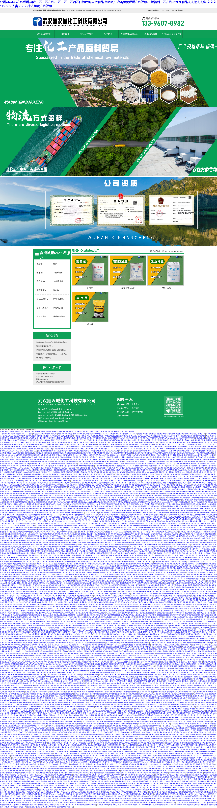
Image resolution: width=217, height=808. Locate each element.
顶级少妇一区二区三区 (54, 640)
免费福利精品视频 (127, 515)
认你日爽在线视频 (30, 487)
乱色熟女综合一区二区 (73, 615)
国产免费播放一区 (157, 604)
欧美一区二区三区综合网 (34, 440)
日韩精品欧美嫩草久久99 (160, 461)
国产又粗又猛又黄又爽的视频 (30, 474)
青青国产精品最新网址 (14, 619)
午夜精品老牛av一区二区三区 (132, 726)
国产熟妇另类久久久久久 (152, 502)
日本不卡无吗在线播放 (145, 495)
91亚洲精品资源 (57, 525)
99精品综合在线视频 (95, 719)
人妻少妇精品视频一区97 (85, 596)
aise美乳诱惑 (72, 666)
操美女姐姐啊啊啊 (170, 436)
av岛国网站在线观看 (58, 472)
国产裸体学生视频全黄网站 (99, 694)
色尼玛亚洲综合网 (181, 474)
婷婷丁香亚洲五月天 (154, 679)
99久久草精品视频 (11, 438)
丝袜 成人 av (38, 653)
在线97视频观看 (210, 534)
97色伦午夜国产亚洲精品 (49, 474)
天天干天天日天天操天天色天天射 (184, 602)
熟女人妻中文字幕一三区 (150, 504)
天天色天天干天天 (199, 440)
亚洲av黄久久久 (60, 653)
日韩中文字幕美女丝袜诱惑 (191, 619)
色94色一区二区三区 (196, 527)
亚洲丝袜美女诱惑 (80, 495)
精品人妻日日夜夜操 (143, 532)
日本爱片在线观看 (61, 444)
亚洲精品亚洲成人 (176, 626)
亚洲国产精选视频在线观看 (150, 585)
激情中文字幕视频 (184, 696)
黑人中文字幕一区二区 (114, 598)
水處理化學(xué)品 (60, 281)
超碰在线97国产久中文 (136, 459)
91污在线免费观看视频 (182, 464)
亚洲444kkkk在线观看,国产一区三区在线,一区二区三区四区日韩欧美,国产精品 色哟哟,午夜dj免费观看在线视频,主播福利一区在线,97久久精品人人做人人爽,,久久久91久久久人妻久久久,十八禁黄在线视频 (67, 432)
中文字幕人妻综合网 (144, 434)
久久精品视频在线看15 (139, 555)
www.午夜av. (21, 643)
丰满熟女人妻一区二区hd (60, 468)
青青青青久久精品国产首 (188, 457)
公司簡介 (165, 10)
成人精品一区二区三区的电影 (140, 436)
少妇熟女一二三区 (74, 630)
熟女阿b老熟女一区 (8, 449)
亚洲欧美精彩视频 (204, 626)
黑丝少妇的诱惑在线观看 (132, 536)
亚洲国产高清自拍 (135, 504)
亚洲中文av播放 (159, 493)
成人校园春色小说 (139, 476)
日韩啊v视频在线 (148, 647)
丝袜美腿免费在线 (161, 457)
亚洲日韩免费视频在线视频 (195, 579)
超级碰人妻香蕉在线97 (81, 694)
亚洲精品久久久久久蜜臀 (100, 485)
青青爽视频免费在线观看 (90, 483)
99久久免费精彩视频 (189, 643)
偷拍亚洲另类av (192, 630)
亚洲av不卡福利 (209, 726)
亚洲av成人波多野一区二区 (78, 643)
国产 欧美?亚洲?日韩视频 (12, 572)
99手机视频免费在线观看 (156, 506)
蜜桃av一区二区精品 (92, 474)
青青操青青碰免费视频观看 (130, 444)
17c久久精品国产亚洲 (60, 602)
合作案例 (108, 34)
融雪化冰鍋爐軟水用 (60, 299)
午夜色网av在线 (84, 508)
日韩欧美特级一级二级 (138, 594)
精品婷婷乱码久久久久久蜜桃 (107, 502)
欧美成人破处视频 (60, 615)
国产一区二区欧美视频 (198, 464)
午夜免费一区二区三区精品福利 (26, 455)
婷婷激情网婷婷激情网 (127, 613)
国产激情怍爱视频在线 (175, 434)
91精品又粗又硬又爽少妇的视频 (107, 500)
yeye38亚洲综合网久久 (188, 577)
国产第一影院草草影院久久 (140, 583)
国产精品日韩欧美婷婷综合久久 (144, 685)
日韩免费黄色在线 (155, 649)
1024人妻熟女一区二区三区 (125, 468)
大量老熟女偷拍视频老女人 (64, 694)
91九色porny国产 (84, 677)
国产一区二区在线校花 (123, 583)
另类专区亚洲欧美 (162, 570)
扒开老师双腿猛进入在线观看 (62, 604)
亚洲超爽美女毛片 (181, 557)
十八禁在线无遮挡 (6, 615)
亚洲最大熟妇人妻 (8, 440)
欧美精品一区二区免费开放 (158, 455)
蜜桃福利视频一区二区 (184, 530)
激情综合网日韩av (145, 451)
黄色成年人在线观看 (195, 502)
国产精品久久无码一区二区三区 (34, 506)
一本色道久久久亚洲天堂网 (70, 542)
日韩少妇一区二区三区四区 (95, 591)
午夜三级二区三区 (39, 623)
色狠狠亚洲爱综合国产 (79, 683)
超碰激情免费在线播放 (102, 651)
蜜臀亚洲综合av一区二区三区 (91, 728)
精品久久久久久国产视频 (15, 506)
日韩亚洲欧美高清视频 (53, 638)
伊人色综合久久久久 (171, 532)
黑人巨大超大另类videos (134, 442)
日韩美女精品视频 (89, 600)
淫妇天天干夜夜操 (49, 538)
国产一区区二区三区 (158, 655)
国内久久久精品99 (151, 487)
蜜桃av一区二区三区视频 (177, 570)
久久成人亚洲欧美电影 (23, 532)
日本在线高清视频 (23, 461)
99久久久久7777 (167, 470)
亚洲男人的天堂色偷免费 (85, 461)
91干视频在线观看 (41, 647)
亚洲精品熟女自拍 (10, 562)
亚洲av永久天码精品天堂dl (61, 513)
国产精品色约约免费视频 (195, 591)
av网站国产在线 (191, 675)
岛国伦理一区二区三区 (97, 489)
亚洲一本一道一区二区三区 (134, 485)
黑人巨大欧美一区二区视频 (72, 530)
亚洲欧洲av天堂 (50, 698)
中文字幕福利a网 (147, 493)
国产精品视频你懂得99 (119, 547)
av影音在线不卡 (172, 466)
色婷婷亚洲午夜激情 (60, 651)
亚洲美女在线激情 (30, 559)
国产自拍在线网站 (171, 515)
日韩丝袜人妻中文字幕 (21, 489)
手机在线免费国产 (163, 521)
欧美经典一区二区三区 (188, 649)
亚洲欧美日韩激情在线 (190, 709)
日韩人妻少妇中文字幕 (71, 466)
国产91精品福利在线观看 (15, 628)
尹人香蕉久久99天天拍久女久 (152, 687)
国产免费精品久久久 (102, 442)
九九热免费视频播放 (65, 474)
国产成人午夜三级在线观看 (172, 658)
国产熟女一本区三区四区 (54, 470)
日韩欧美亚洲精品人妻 (148, 696)
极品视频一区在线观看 (63, 583)
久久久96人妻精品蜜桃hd (165, 538)
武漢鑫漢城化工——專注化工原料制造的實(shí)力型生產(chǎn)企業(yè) (52, 342)
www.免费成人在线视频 (168, 589)
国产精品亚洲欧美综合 (15, 527)
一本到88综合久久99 (153, 547)
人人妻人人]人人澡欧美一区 (92, 636)
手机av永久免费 (114, 453)
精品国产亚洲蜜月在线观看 (153, 491)
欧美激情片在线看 (23, 677)
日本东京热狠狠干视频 (176, 615)
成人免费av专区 (81, 608)
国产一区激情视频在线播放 (103, 547)
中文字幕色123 (191, 572)
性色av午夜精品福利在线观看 (81, 493)
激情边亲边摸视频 (155, 513)
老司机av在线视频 (175, 525)
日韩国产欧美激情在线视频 (173, 670)
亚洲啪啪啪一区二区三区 (106, 572)
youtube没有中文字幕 (181, 583)
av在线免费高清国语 (206, 689)
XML (67, 418)
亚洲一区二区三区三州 (145, 562)
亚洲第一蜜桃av (152, 545)
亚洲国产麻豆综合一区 (198, 687)
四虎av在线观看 (177, 547)
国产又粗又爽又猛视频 (185, 513)
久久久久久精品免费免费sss (50, 585)
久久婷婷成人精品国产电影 (111, 527)
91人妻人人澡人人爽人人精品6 (163, 728)
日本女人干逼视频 (54, 517)
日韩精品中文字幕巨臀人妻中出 (144, 630)
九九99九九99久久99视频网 (204, 692)
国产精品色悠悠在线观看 (43, 525)
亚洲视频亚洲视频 (188, 438)
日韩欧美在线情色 (127, 455)
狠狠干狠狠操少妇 (70, 545)
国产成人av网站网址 (97, 660)
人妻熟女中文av (94, 611)
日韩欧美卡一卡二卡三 (31, 481)
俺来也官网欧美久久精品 (116, 438)
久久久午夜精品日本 (82, 628)
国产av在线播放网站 (181, 502)
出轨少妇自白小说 (176, 438)
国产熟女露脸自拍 (77, 481)
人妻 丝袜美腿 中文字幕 (44, 604)
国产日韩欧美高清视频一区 (78, 702)
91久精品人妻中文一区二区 (201, 638)
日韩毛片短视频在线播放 (29, 510)
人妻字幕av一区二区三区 (127, 449)
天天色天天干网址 (196, 653)
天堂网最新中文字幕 (79, 564)
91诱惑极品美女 (115, 476)
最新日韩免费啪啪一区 (124, 566)
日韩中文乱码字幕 (55, 485)
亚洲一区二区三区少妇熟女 (67, 434)
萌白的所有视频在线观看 (153, 662)
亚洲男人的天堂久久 (105, 472)
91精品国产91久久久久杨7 (64, 489)
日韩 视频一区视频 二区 (167, 504)
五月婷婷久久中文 (91, 572)
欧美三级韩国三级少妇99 (111, 630)
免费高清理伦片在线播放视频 (119, 464)
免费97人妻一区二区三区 (121, 487)
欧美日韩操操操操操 (91, 440)
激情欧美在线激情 (210, 640)
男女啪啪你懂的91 (203, 551)
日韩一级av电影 (202, 602)
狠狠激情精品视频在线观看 (48, 724)
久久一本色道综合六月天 (193, 553)
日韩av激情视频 (71, 551)
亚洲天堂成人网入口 (36, 464)
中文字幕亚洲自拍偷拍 (121, 687)
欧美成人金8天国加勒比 (28, 442)
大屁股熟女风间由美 (147, 572)
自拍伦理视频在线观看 (12, 579)
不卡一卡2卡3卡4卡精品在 (176, 685)
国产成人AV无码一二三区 (25, 525)
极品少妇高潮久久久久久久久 (15, 662)
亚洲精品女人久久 (132, 568)
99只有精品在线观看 (199, 504)
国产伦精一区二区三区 (158, 466)
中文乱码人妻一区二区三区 (145, 449)
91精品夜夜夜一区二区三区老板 (201, 589)
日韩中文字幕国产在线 (9, 444)
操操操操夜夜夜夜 (154, 589)
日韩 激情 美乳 (113, 574)
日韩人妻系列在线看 (71, 677)
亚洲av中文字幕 (90, 442)
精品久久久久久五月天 (174, 444)
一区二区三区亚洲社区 (9, 655)
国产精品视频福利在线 (133, 694)
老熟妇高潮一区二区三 (127, 498)
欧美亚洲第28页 (11, 534)
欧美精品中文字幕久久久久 (67, 724)
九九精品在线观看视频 (88, 698)
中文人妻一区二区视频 (67, 709)
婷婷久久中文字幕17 (67, 585)
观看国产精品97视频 (52, 623)
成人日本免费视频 (76, 636)
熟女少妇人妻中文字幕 (146, 457)
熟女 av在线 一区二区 (81, 553)
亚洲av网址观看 (68, 540)
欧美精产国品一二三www (51, 515)
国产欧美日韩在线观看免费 (85, 707)
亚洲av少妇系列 (108, 545)
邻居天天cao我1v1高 (12, 583)
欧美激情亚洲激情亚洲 (47, 481)
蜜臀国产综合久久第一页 (27, 545)
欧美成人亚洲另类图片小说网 (198, 587)
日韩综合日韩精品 (80, 436)
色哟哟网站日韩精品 (59, 476)
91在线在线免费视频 (139, 577)
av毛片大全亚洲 (50, 670)
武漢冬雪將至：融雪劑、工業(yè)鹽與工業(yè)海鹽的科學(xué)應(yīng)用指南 (52, 350)
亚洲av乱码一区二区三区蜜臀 (164, 553)
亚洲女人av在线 (48, 615)
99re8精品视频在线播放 (181, 608)
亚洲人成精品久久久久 (112, 455)
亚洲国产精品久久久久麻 (81, 489)
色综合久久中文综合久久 (99, 523)
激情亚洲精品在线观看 (113, 647)
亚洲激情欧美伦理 (155, 470)
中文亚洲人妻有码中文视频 (27, 498)
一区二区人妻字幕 (33, 536)
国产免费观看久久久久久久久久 (106, 600)
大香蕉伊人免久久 (59, 613)
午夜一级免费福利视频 (54, 521)
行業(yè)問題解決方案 (172, 34)
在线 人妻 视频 (49, 466)
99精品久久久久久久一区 (33, 547)
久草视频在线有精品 (148, 634)
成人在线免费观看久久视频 (28, 504)
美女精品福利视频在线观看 (25, 564)
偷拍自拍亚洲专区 (68, 658)
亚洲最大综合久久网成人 (10, 504)
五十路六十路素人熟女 (86, 536)
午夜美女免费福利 (198, 485)
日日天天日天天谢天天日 (119, 506)
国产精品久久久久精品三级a (124, 636)
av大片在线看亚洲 (190, 434)
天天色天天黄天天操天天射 (129, 538)
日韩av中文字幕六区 (37, 466)
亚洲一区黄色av (57, 455)
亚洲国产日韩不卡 (87, 453)
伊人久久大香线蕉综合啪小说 (83, 519)
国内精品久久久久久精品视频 (66, 579)
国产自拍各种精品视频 (72, 679)
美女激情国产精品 (6, 721)
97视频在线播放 (113, 523)
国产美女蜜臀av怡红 (27, 579)
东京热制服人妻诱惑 (70, 525)
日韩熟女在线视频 (199, 436)
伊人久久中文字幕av (93, 608)
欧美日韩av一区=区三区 (10, 466)
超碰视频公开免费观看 (100, 664)
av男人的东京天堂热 (53, 713)
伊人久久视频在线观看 (165, 596)
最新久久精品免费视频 (44, 559)
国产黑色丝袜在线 (98, 455)
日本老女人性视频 (41, 608)
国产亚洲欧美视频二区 (18, 538)
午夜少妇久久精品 (163, 487)
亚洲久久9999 (9, 502)
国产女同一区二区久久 (129, 434)
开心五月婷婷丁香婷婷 (140, 649)
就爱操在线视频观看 (110, 589)
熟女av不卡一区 (202, 577)
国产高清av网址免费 (120, 440)
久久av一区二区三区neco (132, 510)
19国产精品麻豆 (199, 555)
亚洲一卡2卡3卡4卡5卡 (26, 730)
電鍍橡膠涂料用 (44, 290)
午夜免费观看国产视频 (192, 613)
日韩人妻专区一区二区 (148, 510)
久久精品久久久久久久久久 (41, 532)
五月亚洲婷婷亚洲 (57, 626)
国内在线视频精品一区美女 (60, 611)
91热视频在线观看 (208, 481)
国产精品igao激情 (185, 532)
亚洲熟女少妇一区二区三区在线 (144, 468)
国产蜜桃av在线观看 (32, 508)
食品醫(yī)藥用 (43, 281)
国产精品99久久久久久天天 (195, 570)
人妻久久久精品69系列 (177, 598)
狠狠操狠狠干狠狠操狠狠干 (152, 540)
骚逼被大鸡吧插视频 (146, 527)
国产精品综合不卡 (186, 451)
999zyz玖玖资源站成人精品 (75, 449)
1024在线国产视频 (165, 508)
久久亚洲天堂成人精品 (122, 679)
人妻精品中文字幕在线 (51, 495)
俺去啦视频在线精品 (106, 440)
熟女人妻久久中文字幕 (125, 685)
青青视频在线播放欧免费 (126, 611)
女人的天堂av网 (72, 602)
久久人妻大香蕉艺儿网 (133, 626)
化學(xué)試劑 (59, 316)
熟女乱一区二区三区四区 (12, 485)
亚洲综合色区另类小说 (189, 525)
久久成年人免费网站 (33, 643)
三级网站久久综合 (132, 551)
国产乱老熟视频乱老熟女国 (110, 617)
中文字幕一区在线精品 (137, 519)
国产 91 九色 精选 (109, 468)
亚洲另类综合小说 (71, 559)
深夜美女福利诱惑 (141, 498)
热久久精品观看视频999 (76, 510)
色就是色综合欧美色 (132, 438)
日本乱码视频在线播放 (154, 587)
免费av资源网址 (60, 547)
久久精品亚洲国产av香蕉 (18, 724)
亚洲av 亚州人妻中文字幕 (168, 585)
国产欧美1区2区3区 (50, 491)
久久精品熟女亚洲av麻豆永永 (12, 542)
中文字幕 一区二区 (174, 689)
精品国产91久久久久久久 (161, 527)
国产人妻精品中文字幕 (102, 559)
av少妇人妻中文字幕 (43, 621)
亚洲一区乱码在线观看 (47, 444)
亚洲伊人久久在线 (43, 485)
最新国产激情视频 (169, 651)
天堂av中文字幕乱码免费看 (147, 538)
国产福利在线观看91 (159, 568)
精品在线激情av (175, 632)
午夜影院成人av (127, 651)
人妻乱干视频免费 (107, 504)
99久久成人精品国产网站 (120, 472)
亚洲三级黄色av (44, 630)
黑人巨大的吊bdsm (75, 645)
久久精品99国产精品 (171, 555)
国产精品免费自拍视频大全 (30, 566)
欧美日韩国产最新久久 (67, 634)
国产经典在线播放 (193, 474)
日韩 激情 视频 (180, 553)
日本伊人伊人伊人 (67, 519)
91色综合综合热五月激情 (8, 643)
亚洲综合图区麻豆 (88, 655)
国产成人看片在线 (101, 481)
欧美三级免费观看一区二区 (63, 564)
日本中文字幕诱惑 (106, 658)
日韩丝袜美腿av (81, 577)
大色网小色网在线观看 (12, 474)
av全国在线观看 (29, 523)
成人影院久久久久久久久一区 (32, 542)
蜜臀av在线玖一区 (117, 470)
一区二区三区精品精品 (203, 707)
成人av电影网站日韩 (181, 581)
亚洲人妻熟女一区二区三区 (30, 596)
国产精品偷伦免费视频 (68, 596)
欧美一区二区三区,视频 (200, 594)
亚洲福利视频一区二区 (49, 719)
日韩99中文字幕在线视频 (178, 562)
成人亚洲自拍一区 (46, 536)
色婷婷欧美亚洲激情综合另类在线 (68, 562)
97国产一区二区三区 (184, 476)
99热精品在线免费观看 (190, 626)
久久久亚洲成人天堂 (145, 660)
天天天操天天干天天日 (12, 451)
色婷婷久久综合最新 (26, 638)
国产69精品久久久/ (116, 634)
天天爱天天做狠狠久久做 (176, 517)
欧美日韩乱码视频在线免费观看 (111, 692)
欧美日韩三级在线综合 (204, 668)
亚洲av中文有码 (197, 645)
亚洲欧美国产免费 (46, 602)
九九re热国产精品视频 (188, 628)
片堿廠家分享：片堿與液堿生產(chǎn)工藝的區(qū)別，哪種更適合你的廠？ (52, 354)
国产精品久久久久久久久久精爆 (158, 549)
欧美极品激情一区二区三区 (74, 613)
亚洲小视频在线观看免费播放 (161, 719)
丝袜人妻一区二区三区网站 (110, 449)
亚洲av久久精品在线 (33, 468)
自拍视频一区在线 (122, 491)
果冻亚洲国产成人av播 (101, 464)
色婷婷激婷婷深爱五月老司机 (27, 555)
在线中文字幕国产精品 (15, 481)
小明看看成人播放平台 (112, 515)
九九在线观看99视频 (120, 719)
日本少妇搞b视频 (95, 451)
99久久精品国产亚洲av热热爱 (91, 527)
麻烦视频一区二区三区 (191, 523)
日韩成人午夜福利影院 (32, 585)
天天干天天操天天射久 (96, 491)
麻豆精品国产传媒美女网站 (163, 702)
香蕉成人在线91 (134, 572)
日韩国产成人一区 (78, 474)
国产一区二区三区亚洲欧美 (144, 600)
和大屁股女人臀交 (177, 523)
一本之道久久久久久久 (94, 564)
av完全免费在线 (138, 651)
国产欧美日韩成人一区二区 (149, 508)
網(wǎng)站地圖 (58, 418)
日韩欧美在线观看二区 (146, 553)
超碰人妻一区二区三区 (15, 660)
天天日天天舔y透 (64, 570)
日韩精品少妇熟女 (19, 721)
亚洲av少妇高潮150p (36, 493)
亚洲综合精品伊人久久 (156, 606)
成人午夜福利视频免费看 (195, 726)
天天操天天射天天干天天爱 (176, 542)
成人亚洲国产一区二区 (111, 591)
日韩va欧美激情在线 (157, 532)
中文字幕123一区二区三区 (114, 532)
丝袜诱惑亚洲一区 (127, 476)
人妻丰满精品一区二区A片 (17, 468)
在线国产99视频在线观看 (46, 591)
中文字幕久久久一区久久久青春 (99, 662)
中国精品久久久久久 (102, 434)
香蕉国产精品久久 (189, 670)
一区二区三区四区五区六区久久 (69, 649)
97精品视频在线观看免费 (204, 453)
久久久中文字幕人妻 (199, 694)
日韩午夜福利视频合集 (176, 455)
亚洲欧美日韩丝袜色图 (120, 504)
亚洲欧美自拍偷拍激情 (7, 632)
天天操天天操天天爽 (93, 459)
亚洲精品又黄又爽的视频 (42, 611)
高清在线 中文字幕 (102, 626)
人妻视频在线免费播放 (204, 525)
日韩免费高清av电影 (31, 476)
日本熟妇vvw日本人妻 (7, 508)
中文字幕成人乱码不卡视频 (25, 551)
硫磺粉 (40, 264)
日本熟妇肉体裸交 (27, 717)
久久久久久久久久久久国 (110, 451)
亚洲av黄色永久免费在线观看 (79, 451)
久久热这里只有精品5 (85, 566)
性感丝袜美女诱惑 (57, 498)
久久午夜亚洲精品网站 (116, 485)
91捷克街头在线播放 (160, 495)
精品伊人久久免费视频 (62, 481)
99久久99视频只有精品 (70, 508)
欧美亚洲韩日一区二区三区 (155, 476)
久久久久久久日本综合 (88, 500)
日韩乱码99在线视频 (176, 461)
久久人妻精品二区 (157, 638)
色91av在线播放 (50, 583)
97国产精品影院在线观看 (161, 566)
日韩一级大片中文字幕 (129, 666)
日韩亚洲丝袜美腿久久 (117, 442)
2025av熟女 (160, 579)
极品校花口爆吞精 (105, 506)
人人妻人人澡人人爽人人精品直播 (104, 566)
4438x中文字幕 (85, 476)
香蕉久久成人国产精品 (65, 491)
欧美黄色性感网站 (171, 476)
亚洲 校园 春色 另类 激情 (191, 449)
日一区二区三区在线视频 (88, 444)
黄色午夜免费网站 (143, 470)
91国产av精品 (76, 557)
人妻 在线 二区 (205, 517)
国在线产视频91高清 (174, 446)
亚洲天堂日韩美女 (67, 436)
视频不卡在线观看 (126, 453)
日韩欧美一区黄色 (82, 713)
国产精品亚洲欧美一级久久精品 (26, 449)
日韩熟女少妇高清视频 (145, 602)
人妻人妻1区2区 (160, 449)
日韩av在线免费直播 (46, 600)
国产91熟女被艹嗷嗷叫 (42, 523)
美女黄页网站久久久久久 (117, 551)
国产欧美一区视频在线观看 (171, 662)
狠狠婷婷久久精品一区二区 (105, 679)
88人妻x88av (34, 472)
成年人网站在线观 (86, 455)
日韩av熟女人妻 (200, 438)
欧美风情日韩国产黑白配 (118, 540)
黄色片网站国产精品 (160, 517)
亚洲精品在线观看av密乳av (108, 549)
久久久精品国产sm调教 (198, 532)
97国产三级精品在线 (76, 647)
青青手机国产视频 (48, 700)
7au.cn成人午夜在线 (83, 545)
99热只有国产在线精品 (46, 534)
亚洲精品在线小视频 (189, 604)
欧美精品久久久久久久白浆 (179, 566)
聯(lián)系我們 (177, 10)
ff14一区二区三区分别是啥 (62, 715)
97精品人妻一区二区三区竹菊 (169, 536)
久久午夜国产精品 (79, 572)
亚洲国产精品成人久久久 (98, 677)
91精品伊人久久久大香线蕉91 (101, 470)
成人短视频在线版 (6, 536)
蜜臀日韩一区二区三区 (84, 623)
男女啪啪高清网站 (121, 570)
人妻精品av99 (200, 434)
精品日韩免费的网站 (155, 621)
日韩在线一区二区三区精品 (25, 483)
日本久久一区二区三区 (186, 555)
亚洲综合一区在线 (174, 495)
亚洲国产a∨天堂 (147, 474)
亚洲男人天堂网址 (134, 719)
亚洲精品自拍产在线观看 (174, 449)
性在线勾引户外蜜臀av (76, 621)
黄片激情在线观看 (141, 668)
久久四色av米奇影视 (178, 664)
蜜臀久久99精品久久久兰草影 (47, 681)
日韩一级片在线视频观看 (98, 534)
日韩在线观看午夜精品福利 (167, 545)
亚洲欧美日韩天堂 (115, 664)
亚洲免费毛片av (100, 707)
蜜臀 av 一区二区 (43, 628)
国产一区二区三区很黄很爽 (145, 613)
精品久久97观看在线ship (69, 464)
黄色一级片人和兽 (182, 574)
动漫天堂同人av (179, 700)
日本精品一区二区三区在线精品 (70, 675)
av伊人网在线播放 (28, 553)
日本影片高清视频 (27, 517)
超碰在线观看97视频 (200, 617)
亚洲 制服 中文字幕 (133, 585)
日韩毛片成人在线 (82, 719)
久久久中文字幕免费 (60, 478)
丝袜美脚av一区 (205, 632)
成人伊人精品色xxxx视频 (120, 675)
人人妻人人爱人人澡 (145, 551)
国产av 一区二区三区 (15, 513)
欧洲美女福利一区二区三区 (77, 459)
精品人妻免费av (117, 587)
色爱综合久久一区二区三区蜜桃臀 (128, 466)
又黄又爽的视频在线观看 (52, 464)
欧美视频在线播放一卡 (44, 449)
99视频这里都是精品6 (161, 623)
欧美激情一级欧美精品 (145, 702)
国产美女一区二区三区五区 (44, 564)
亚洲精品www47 (178, 668)
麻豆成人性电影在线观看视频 (49, 566)
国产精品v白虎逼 (152, 675)
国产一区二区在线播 (184, 679)
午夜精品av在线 (129, 513)
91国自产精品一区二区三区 (30, 581)
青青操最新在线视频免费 (164, 468)
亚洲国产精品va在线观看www (127, 562)
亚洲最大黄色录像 (195, 481)
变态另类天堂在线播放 (73, 692)
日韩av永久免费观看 (121, 474)
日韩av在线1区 (99, 525)
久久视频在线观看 (59, 449)
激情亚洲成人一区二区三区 (194, 719)
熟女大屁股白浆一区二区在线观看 (91, 653)
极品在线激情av (20, 440)
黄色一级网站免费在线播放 (132, 634)
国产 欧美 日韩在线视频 (62, 700)
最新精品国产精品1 (178, 719)
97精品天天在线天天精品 (172, 645)
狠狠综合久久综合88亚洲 (137, 464)
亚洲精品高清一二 (56, 628)
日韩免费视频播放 (107, 608)
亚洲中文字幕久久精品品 (88, 689)
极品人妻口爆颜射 (113, 724)
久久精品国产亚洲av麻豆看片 (48, 557)
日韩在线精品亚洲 (106, 587)
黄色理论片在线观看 (154, 668)
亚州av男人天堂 (36, 457)
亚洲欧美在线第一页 (21, 649)
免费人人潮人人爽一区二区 (137, 547)
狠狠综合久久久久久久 (83, 668)
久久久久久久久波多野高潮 (54, 577)
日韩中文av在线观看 (205, 709)
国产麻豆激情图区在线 (45, 451)
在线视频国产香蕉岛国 (120, 564)
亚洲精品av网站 (197, 530)
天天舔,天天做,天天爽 (165, 594)
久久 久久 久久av (170, 574)
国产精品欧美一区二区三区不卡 (27, 534)
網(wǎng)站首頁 (154, 10)
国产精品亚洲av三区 (205, 510)
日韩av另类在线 (145, 466)
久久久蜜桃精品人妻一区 (128, 534)
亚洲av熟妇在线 (107, 487)
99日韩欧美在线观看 (174, 647)
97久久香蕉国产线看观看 (98, 598)
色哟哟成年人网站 (144, 707)
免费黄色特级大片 (103, 645)
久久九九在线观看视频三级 (156, 472)
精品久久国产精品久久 (187, 453)
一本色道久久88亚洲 (146, 444)
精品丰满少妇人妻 (82, 709)
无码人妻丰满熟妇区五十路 (194, 508)
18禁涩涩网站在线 (153, 464)
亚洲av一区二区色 (165, 481)
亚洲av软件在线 (102, 444)
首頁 (165, 252)
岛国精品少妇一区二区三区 (19, 698)
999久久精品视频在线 (90, 517)
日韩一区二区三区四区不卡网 (198, 566)
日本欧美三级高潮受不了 (170, 540)
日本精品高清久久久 (206, 623)
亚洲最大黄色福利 (59, 461)
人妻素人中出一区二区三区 (30, 572)
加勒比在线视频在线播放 (202, 500)
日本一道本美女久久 (166, 677)
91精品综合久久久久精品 (205, 611)
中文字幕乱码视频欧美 (7, 446)
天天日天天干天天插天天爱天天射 (100, 709)
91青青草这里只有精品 (52, 662)
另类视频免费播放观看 (96, 553)
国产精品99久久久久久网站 (97, 683)
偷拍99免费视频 (87, 530)
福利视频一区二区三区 (177, 510)
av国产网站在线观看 (131, 702)
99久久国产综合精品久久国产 (105, 557)
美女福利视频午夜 (40, 459)
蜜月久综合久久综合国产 (203, 721)
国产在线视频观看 (28, 613)
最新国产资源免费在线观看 (171, 721)
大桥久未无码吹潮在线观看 (56, 726)
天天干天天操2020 (173, 568)
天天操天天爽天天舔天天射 (191, 660)
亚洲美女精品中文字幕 (75, 478)
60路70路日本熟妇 (153, 677)
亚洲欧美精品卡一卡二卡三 (37, 726)
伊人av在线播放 (185, 472)
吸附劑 (40, 273)
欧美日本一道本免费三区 (112, 640)
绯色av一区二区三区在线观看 (36, 521)
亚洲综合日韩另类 (142, 574)
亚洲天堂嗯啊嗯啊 (161, 685)
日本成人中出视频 (180, 538)
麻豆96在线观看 (124, 436)
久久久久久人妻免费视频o (114, 489)
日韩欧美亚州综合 (66, 457)
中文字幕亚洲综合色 (71, 536)
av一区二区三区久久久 (155, 670)
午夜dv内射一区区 (130, 470)
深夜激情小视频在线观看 (163, 613)
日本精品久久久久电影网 (166, 442)
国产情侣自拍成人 (163, 500)
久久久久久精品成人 (145, 568)
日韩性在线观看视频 (67, 662)
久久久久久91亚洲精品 (201, 470)
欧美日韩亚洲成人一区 (35, 491)
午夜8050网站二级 (178, 613)
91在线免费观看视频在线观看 (140, 715)
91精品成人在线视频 (130, 602)
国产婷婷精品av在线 (186, 568)
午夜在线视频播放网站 (140, 621)
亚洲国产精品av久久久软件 (204, 498)
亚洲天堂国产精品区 (180, 630)
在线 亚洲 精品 (61, 440)
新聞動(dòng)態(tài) (129, 34)
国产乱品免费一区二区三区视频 (70, 721)
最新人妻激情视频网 (68, 485)
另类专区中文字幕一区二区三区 (193, 715)
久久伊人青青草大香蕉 (85, 464)
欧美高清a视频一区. (64, 557)
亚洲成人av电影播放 (88, 557)
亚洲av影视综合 (46, 468)
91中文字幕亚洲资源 (118, 568)
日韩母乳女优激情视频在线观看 (105, 466)
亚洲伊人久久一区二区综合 (139, 698)
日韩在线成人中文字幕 (134, 440)
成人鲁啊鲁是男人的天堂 (116, 694)
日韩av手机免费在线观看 (24, 446)
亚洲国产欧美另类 (40, 638)
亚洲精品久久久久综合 (26, 495)
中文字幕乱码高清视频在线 (170, 498)
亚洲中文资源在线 (28, 619)
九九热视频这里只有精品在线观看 (75, 446)
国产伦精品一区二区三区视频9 (106, 562)
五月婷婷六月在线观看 (94, 487)
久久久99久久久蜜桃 (197, 472)
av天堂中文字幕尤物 (188, 707)
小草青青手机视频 (199, 451)
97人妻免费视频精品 (45, 504)
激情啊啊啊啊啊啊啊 (130, 660)
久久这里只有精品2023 (114, 508)
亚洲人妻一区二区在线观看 (28, 557)
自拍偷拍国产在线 (130, 532)
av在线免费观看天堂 (180, 728)
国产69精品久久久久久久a (66, 719)
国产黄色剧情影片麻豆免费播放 (150, 681)
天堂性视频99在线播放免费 (25, 470)
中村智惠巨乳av (16, 613)
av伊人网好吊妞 (158, 551)
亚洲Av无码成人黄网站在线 (100, 476)
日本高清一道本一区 (9, 470)
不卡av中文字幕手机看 (159, 660)
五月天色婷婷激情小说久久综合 (96, 495)
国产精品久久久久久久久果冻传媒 (199, 583)
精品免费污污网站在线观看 (52, 436)
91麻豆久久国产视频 (19, 536)
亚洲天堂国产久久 (90, 510)
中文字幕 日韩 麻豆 (173, 611)
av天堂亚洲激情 (151, 500)
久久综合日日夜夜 (108, 636)
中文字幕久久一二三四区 (24, 434)
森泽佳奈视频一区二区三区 (46, 438)
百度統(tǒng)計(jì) (45, 418)
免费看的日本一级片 (15, 623)
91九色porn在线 (38, 434)
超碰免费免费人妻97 (83, 470)
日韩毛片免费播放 (39, 583)
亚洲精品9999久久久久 (177, 698)
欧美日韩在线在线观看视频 (176, 572)
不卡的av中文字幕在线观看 (86, 498)
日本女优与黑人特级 (164, 523)
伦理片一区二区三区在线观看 (49, 606)
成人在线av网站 (101, 498)
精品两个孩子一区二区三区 (197, 557)
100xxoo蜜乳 (59, 466)
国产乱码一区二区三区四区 (33, 660)
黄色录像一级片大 (190, 668)
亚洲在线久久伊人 (60, 619)
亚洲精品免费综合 (17, 436)
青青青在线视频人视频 (199, 476)
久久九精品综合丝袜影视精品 (167, 489)
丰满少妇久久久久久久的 (8, 525)
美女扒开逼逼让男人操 (103, 594)
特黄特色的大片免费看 (20, 574)
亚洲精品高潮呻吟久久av (51, 696)
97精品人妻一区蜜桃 (92, 681)
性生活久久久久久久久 (97, 532)
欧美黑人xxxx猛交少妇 (56, 589)
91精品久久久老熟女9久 (173, 643)
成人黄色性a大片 (73, 444)
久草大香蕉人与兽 (17, 523)
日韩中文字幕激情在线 (156, 574)
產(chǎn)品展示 (86, 34)
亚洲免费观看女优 (150, 483)
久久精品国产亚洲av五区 (29, 451)
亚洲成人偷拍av (125, 653)
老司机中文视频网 (175, 500)
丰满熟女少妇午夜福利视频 (133, 489)
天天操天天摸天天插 (18, 519)
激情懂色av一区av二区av (138, 545)
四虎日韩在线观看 (19, 700)
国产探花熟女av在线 (93, 504)
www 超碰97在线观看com (115, 683)
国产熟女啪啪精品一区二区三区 (172, 478)
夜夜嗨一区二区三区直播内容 (107, 649)
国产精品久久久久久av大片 (179, 527)
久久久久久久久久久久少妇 (158, 542)
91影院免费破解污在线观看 (96, 446)
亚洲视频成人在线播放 (25, 598)
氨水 (55, 264)
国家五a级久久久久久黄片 (99, 574)
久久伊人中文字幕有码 (14, 719)
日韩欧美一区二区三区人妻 (40, 645)
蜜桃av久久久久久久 (195, 483)
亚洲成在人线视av (160, 444)
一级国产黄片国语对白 (11, 604)
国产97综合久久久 (199, 540)
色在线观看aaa (10, 493)
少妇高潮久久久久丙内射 (12, 581)
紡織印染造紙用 (60, 308)
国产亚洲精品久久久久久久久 (134, 559)
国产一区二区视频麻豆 (136, 491)
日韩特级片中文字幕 (54, 608)
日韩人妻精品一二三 (168, 726)
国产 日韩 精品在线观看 (88, 649)
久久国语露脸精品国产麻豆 (59, 687)
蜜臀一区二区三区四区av (27, 604)
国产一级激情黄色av (205, 487)
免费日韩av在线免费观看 (63, 438)
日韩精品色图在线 (34, 649)
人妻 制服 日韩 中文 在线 (102, 519)
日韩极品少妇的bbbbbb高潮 (52, 660)
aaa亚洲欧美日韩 (18, 476)
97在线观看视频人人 (73, 653)
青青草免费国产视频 (127, 630)
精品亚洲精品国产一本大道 (103, 579)
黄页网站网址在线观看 (192, 615)
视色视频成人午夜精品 (126, 500)
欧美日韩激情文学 (147, 517)
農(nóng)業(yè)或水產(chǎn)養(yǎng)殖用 (44, 299)
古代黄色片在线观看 (74, 728)
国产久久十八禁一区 (18, 585)
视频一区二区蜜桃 (146, 461)
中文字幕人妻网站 (57, 500)
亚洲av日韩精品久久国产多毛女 (49, 596)
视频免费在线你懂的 (21, 502)
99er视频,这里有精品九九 (80, 583)
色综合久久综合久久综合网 (75, 442)
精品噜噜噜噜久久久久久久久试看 (41, 461)
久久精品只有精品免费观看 (71, 638)
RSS (70, 418)
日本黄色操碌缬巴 (162, 510)
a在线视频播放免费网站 (36, 698)
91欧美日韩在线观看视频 (114, 707)
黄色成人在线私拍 (207, 461)
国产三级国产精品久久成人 (121, 658)
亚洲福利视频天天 (75, 687)
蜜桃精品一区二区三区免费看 (44, 730)
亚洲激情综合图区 (25, 589)
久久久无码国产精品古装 (85, 579)
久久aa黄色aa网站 (35, 500)
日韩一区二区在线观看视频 (98, 726)
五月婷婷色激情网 (169, 491)
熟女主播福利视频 (102, 478)
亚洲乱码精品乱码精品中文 (130, 553)
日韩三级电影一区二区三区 (59, 645)
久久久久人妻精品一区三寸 (75, 440)
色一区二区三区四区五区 (150, 481)
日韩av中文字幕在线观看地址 (202, 489)
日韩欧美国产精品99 (43, 487)
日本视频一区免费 (160, 446)
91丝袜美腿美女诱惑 (33, 651)
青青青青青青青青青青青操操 (129, 451)
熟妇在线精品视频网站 (55, 540)
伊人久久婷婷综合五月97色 (106, 689)
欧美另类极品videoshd (191, 455)
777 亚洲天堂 (82, 587)
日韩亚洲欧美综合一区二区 (68, 587)
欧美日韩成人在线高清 (118, 530)
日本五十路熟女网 (57, 532)
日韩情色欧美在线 (135, 493)
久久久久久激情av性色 (70, 521)
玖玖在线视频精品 (147, 623)
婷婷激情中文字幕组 (149, 615)
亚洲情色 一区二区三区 (11, 442)
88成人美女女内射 (27, 459)
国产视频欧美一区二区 (44, 513)
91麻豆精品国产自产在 (99, 493)
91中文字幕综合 (43, 692)
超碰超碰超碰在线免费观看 (192, 547)
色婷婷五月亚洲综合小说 (55, 446)
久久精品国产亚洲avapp (74, 547)
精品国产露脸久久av (122, 572)
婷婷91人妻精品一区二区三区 (75, 730)
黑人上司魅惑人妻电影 (12, 459)
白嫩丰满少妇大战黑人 (105, 517)
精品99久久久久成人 (178, 683)
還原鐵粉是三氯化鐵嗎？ (44, 358)
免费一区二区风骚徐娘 (95, 468)
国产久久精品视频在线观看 (86, 434)
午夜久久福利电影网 (116, 510)
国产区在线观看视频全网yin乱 (32, 530)
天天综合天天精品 (186, 704)
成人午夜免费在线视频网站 (118, 585)
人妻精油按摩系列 (6, 476)
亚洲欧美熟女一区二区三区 (59, 621)
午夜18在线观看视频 (10, 498)
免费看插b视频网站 (182, 559)
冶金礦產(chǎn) (59, 273)
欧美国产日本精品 (161, 647)
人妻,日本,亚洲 (85, 542)
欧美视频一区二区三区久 (15, 487)
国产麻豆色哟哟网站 (30, 628)
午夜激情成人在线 (13, 589)
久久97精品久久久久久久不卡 (104, 596)
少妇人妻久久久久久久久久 (78, 611)
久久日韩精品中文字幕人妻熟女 (94, 613)
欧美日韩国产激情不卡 (14, 685)
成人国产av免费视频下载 (146, 581)
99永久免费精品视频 (44, 455)
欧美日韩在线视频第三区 (59, 487)
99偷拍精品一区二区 (29, 513)
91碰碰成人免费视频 (81, 662)
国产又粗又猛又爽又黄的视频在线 (51, 508)
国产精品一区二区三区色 (199, 545)
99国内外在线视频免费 (11, 638)
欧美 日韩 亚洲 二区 (84, 523)
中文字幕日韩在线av (60, 510)
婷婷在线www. (27, 623)
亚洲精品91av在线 (192, 487)
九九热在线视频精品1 (170, 638)
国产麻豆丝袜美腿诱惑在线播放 (197, 600)
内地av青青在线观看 (22, 493)
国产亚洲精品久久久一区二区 (64, 617)
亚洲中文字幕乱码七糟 (149, 442)
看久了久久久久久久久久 (188, 551)
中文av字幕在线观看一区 (144, 525)
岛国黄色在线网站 (141, 587)
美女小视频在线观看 (172, 472)
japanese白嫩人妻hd (90, 502)
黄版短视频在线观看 (18, 664)
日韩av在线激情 (180, 675)
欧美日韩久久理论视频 (42, 553)
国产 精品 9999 (14, 630)
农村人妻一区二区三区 (137, 557)
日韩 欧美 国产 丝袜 (95, 583)
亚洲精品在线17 (84, 598)
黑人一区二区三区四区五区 (152, 478)
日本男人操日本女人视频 (85, 551)
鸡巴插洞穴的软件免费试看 (51, 542)
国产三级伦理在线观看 (61, 451)
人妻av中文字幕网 (208, 521)
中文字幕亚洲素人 (62, 591)
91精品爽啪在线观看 (74, 483)
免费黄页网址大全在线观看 (205, 649)
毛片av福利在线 (151, 521)
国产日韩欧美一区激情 (21, 570)
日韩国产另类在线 (48, 653)
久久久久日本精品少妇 (34, 658)
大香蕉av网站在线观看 (50, 493)
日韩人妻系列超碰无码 (209, 459)
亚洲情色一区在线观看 (157, 640)
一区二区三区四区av (121, 483)
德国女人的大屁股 (33, 724)
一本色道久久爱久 (161, 572)
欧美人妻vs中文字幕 (37, 577)
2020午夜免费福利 (96, 672)
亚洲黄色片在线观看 (71, 626)
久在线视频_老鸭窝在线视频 (43, 655)
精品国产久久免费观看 (153, 721)
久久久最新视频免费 (7, 649)
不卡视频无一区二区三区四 (207, 630)
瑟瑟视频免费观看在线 (101, 453)
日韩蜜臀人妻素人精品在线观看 (159, 698)
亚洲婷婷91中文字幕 (140, 453)
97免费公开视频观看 (174, 660)
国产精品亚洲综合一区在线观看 (192, 564)
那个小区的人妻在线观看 (90, 549)
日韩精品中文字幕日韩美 (12, 566)
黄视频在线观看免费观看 (125, 728)
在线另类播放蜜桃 (192, 510)
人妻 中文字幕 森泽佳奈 (92, 449)
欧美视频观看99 (7, 700)
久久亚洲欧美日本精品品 (204, 572)
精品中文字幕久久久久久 (109, 459)
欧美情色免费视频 (55, 717)
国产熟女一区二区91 (57, 523)
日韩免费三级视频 (153, 713)
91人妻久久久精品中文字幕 (202, 606)
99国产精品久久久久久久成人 (20, 668)
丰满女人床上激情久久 (192, 517)
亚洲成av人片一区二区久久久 (199, 724)
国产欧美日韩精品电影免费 (40, 687)
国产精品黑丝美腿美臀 (121, 545)
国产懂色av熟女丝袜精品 (197, 468)
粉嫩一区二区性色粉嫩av (13, 530)
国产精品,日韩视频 (114, 444)
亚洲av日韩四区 (138, 502)
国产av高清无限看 (174, 457)
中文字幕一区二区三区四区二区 (139, 645)
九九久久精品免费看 (106, 681)
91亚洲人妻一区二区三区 (54, 506)
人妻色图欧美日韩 (157, 436)
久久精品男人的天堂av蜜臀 (77, 487)
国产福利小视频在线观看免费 (171, 619)
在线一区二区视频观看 (80, 491)
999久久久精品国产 (69, 470)
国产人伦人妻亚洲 (71, 523)
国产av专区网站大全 (61, 643)
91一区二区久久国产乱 (45, 555)
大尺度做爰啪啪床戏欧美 (115, 461)
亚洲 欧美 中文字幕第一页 (183, 440)
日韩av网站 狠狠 (110, 491)
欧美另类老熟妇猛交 (22, 632)
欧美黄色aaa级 (177, 470)
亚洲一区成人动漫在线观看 (94, 621)
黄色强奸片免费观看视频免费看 (118, 493)
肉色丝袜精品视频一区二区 (33, 436)
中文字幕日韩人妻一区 (115, 481)
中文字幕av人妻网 (103, 510)
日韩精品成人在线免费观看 (129, 523)
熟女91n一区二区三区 (115, 602)
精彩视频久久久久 (175, 707)
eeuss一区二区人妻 (131, 604)
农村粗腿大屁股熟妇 (13, 510)
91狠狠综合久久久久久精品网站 (92, 615)
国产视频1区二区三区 (167, 440)
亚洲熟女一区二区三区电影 (38, 502)
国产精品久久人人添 (119, 521)
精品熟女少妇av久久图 (79, 606)
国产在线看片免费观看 (106, 687)
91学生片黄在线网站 (66, 495)
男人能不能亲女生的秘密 (153, 459)
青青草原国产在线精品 (156, 515)
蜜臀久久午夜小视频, (45, 476)
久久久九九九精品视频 (121, 608)
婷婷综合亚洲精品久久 (125, 502)
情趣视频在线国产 (49, 440)
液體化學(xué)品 (44, 316)
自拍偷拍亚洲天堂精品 (20, 491)
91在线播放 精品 (24, 466)
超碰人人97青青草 (45, 704)
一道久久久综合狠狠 (113, 446)
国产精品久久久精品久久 (187, 536)
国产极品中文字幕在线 (140, 542)
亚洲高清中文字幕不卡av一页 (52, 530)
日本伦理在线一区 (207, 549)
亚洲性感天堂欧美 (27, 711)
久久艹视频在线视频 (140, 589)
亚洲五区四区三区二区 (9, 555)
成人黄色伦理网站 (156, 583)
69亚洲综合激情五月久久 (137, 472)
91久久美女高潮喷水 (95, 702)
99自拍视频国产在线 (183, 545)
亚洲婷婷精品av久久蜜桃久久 (130, 446)
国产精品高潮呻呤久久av (71, 455)
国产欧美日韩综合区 (101, 602)
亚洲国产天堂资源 (118, 513)
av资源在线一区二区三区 (8, 461)
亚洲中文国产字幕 (184, 515)
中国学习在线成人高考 (45, 510)
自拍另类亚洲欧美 (119, 606)
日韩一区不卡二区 (164, 519)
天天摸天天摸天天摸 (79, 457)
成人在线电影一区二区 (59, 504)
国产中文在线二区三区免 (151, 485)
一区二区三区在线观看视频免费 (91, 630)
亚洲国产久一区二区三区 (33, 519)
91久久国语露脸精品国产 (182, 596)
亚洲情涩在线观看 (49, 702)
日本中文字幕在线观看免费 (148, 596)
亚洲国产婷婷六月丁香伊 (180, 481)
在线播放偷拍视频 (42, 442)
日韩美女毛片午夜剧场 (7, 434)
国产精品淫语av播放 (48, 683)
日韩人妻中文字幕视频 (120, 623)
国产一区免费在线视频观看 (138, 506)
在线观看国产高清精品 (9, 577)
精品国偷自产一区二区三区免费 (23, 608)
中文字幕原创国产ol (63, 527)
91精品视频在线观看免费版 (174, 506)
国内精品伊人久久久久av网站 (32, 719)
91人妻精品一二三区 (19, 651)
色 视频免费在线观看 (20, 675)
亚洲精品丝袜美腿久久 (56, 545)
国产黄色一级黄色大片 (194, 538)
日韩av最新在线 (10, 532)
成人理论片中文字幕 (29, 617)
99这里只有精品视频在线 (146, 666)
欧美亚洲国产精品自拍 (86, 466)
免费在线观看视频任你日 (131, 598)
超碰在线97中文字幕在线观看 (156, 672)
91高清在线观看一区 (192, 664)
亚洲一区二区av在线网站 (71, 640)
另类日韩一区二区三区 (188, 672)
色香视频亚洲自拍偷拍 (136, 483)
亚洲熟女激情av (167, 668)
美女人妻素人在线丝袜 (147, 664)
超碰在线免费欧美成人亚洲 (178, 549)
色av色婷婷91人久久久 (135, 570)
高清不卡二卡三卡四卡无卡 (207, 444)
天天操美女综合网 (105, 675)
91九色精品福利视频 (47, 643)
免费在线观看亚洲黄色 (47, 572)
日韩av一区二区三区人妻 (183, 504)
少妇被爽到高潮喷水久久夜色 (176, 600)
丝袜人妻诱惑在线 (109, 715)
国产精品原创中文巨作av (201, 519)
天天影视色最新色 (111, 525)
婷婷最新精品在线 (195, 459)
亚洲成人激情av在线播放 (165, 483)
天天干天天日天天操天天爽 (147, 724)
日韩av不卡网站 (104, 457)
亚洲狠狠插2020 (89, 481)
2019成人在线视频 (202, 491)
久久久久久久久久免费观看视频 (181, 519)
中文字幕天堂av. (134, 517)
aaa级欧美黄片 (65, 517)
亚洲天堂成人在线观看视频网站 (100, 568)
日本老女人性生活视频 (111, 436)
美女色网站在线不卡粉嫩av (153, 651)
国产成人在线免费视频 (100, 604)
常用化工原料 (43, 308)
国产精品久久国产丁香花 (97, 666)
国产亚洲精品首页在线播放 (50, 568)
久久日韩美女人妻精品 (135, 540)
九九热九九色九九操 (18, 547)
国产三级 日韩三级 (77, 502)
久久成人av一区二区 (91, 513)
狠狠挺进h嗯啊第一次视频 (151, 530)
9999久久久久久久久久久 (68, 623)
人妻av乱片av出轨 (12, 730)
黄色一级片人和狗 (76, 517)
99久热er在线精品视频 (100, 555)
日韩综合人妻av (205, 598)
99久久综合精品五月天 (21, 464)
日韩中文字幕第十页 (39, 446)
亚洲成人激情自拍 (184, 466)
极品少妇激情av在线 (139, 677)
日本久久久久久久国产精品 (127, 525)
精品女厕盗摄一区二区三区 (13, 478)
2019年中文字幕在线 (148, 653)
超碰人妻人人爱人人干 (94, 577)
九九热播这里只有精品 (109, 704)
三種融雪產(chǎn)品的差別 (44, 346)
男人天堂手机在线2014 (166, 464)
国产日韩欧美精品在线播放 (132, 481)
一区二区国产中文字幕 (159, 451)
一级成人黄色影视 (111, 685)
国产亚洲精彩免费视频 (14, 553)
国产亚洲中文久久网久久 (155, 453)
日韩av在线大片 (191, 621)
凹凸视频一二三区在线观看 (29, 704)
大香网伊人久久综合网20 (63, 574)
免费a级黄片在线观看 (39, 689)
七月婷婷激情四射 (105, 513)
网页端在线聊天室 (10, 666)
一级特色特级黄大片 (77, 513)
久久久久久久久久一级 (180, 468)
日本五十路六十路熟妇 (37, 679)
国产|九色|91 (6, 668)
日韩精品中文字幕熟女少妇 (202, 568)
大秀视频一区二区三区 (121, 517)
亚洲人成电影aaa (16, 591)
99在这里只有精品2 (91, 472)
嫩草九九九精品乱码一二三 (159, 707)
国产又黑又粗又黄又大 (152, 559)
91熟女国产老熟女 (34, 568)
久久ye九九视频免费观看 (95, 436)
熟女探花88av (46, 500)
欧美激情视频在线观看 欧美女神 (186, 442)
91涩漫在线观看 (148, 709)
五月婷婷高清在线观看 (193, 636)
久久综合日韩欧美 (28, 685)
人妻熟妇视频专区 (16, 683)
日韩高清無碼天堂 (40, 551)
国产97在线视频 (136, 653)
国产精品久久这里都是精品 (83, 585)
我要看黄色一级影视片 (45, 478)
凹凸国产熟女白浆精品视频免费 (28, 444)
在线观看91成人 (75, 527)
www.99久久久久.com (47, 574)
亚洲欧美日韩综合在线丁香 (27, 438)
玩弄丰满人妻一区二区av (127, 574)
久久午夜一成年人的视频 (180, 534)
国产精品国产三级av (147, 446)
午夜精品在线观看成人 (174, 564)
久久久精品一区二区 (94, 606)
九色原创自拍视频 (169, 687)
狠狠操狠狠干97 (186, 645)
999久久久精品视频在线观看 (162, 717)
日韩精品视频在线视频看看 (45, 549)
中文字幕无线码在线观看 (22, 645)
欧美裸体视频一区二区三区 (44, 619)
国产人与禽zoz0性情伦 (189, 444)
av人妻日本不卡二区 (142, 513)
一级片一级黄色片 (173, 451)
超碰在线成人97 (137, 709)
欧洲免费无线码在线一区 (80, 438)
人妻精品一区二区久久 (154, 577)
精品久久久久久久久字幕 (164, 700)
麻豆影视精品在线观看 (14, 617)
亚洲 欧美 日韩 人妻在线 (199, 466)
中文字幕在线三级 (69, 532)
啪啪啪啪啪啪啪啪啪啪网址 (69, 566)
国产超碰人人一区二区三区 (129, 527)
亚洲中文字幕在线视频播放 (22, 687)
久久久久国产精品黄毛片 (10, 557)
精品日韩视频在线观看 (160, 434)
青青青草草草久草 (187, 495)
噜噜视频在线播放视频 (72, 453)
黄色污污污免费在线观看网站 (163, 602)
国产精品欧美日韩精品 (29, 594)
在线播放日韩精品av (50, 434)
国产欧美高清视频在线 (171, 453)
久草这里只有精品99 (86, 640)
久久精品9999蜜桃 (93, 587)
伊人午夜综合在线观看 (131, 461)
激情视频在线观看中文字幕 (75, 472)
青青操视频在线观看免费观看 (88, 506)
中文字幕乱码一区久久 (141, 515)
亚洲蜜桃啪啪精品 (116, 655)
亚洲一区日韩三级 (113, 498)
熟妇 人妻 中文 (20, 508)
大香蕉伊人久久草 (146, 438)
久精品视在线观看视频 (11, 472)
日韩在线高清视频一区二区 (67, 632)
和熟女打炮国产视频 (30, 527)
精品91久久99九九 (131, 495)
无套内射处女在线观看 (184, 585)
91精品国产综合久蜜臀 (207, 523)
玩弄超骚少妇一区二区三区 (43, 453)
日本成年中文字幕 (90, 478)
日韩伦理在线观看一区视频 (146, 534)
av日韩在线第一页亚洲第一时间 (163, 474)
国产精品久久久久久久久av (63, 534)
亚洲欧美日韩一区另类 (94, 538)
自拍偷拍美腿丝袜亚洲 (81, 515)
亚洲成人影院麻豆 (142, 670)
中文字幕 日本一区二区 (22, 696)
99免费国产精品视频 (114, 677)
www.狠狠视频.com (73, 476)
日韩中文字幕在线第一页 (58, 483)
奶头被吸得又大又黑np (41, 483)
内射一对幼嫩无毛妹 (149, 489)
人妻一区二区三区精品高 (164, 634)
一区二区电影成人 (67, 581)
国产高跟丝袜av (192, 493)
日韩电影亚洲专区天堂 (30, 591)
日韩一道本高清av (194, 549)
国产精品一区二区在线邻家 (182, 594)
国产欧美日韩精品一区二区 (19, 568)
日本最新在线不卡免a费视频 (14, 515)
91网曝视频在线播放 (132, 457)
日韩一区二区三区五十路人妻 (120, 662)
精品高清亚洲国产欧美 (198, 515)
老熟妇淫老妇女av (152, 519)
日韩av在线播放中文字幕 (184, 436)
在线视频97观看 (167, 459)
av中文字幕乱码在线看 (168, 485)
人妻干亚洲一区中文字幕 (76, 591)
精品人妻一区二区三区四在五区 (50, 581)
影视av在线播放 (139, 500)
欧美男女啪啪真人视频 (187, 498)
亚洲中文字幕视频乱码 (68, 707)
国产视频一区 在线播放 (25, 453)
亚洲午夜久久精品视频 (106, 474)
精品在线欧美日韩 (171, 606)
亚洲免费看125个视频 (117, 457)
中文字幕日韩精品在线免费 (81, 660)
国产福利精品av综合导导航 (197, 581)
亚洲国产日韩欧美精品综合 (99, 438)
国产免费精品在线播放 (168, 530)
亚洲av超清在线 (168, 583)
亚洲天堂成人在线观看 (203, 643)
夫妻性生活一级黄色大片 (171, 704)
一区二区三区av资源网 (181, 677)
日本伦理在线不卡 (157, 617)
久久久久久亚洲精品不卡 (98, 508)
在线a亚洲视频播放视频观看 (185, 491)
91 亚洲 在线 (173, 696)
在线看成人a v (31, 715)
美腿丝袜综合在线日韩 (206, 455)
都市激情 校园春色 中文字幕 (82, 604)
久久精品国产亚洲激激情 (57, 442)
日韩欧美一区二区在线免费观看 (94, 647)
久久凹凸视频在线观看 (82, 704)
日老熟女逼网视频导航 (23, 457)
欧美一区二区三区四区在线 (193, 506)
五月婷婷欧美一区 (116, 434)
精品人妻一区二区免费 (207, 613)
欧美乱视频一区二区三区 (163, 666)
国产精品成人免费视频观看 (29, 630)
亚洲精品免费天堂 (200, 513)
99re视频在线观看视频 (38, 668)
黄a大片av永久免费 (178, 508)
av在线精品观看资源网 (140, 455)
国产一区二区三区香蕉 (33, 700)
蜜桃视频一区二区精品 (84, 724)
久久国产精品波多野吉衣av (102, 530)
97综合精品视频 (40, 470)
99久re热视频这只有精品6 (71, 664)
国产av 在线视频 (79, 681)
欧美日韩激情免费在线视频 (42, 626)
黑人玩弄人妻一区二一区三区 (33, 672)
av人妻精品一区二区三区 (151, 440)
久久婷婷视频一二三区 (18, 658)
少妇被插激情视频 (135, 474)
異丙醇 (56, 290)
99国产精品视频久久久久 (160, 438)
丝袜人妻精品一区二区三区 (200, 713)
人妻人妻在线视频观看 (112, 581)
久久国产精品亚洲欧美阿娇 (22, 615)
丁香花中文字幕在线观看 (40, 589)
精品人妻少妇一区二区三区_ (124, 628)
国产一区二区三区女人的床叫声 (56, 459)
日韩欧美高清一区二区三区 (92, 711)
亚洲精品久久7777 (110, 542)
